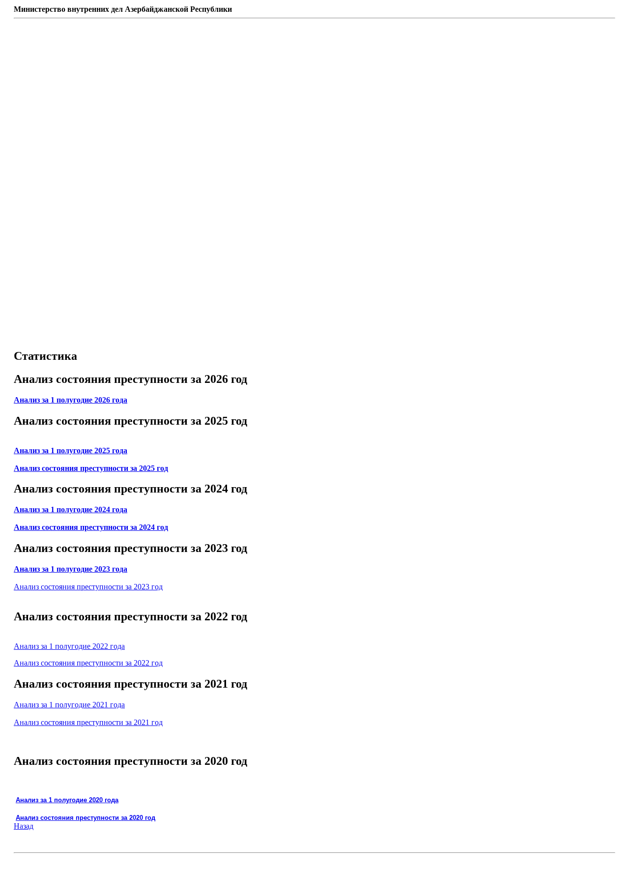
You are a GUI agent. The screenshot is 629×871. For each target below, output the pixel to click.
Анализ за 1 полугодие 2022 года (69, 646)
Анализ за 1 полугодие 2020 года (67, 800)
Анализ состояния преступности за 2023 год (88, 586)
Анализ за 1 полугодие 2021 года (69, 704)
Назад (23, 826)
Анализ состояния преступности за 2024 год (91, 527)
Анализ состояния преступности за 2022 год (88, 663)
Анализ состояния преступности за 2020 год (85, 817)
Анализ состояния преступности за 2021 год (88, 722)
